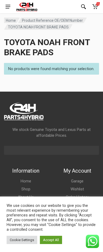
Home (11, 20)
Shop (25, 189)
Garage (77, 181)
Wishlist (77, 189)
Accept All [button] (51, 240)
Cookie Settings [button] (22, 240)
